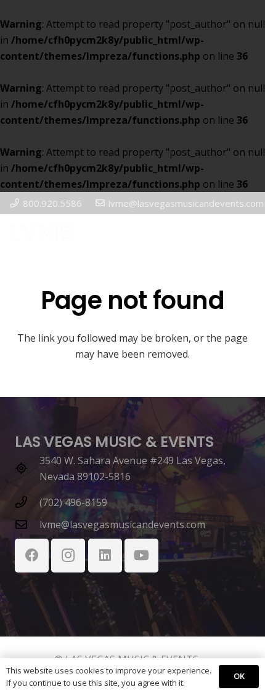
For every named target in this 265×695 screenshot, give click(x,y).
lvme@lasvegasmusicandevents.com (122, 524)
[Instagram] (68, 555)
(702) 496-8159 (73, 502)
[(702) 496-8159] (27, 502)
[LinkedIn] (105, 555)
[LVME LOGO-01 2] (41, 232)
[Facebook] (32, 555)
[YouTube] (141, 555)
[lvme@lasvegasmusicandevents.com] (27, 524)
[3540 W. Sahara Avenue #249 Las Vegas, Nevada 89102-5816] (27, 468)
